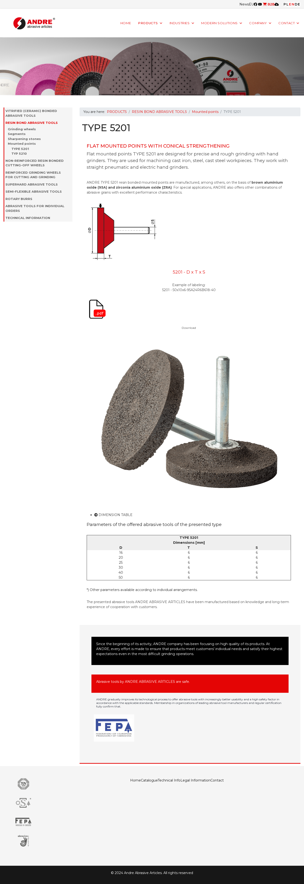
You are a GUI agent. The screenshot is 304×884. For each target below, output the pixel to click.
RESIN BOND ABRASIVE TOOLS (31, 123)
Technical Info (169, 780)
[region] (152, 66)
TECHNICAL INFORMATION (27, 218)
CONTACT (286, 23)
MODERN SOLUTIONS (219, 23)
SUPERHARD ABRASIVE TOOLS (31, 184)
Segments (17, 134)
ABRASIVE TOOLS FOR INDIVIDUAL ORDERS (34, 208)
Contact (217, 780)
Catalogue (149, 780)
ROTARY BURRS (18, 199)
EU (251, 4)
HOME (125, 23)
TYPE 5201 (20, 149)
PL (286, 4)
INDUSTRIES (180, 23)
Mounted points (22, 143)
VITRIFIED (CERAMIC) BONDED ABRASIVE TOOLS (31, 113)
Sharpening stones (24, 139)
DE (297, 4)
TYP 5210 (19, 153)
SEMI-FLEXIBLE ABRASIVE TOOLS (33, 191)
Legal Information (195, 780)
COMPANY (258, 23)
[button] (70, 113)
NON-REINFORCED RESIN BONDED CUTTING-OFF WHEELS (34, 163)
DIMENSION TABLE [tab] (115, 515)
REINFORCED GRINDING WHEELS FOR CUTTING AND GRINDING (33, 175)
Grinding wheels (22, 129)
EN (292, 4)
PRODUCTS (148, 23)
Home (135, 780)
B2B (271, 4)
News (244, 4)
